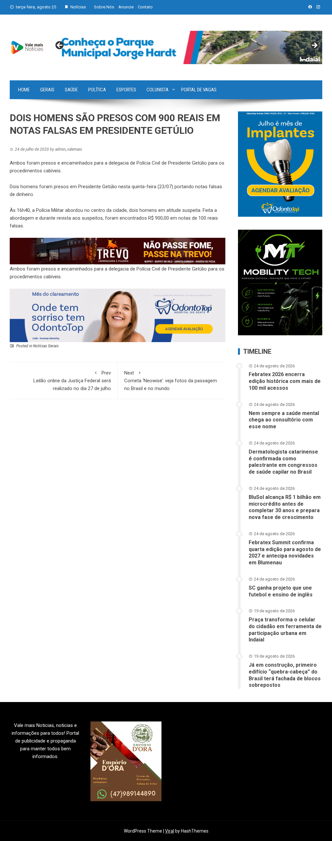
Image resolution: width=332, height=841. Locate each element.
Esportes (126, 90)
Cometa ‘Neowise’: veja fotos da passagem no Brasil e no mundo (170, 380)
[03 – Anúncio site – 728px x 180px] (117, 315)
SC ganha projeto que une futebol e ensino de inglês (281, 591)
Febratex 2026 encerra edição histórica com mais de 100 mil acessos (285, 381)
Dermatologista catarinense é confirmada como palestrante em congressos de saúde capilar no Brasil (283, 462)
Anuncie (126, 7)
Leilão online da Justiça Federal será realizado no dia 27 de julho (72, 380)
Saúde (71, 90)
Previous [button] (60, 46)
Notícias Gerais (46, 346)
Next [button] (314, 46)
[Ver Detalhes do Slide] (187, 47)
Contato (145, 7)
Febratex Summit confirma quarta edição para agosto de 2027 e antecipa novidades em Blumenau (285, 552)
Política (97, 90)
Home (24, 90)
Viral (169, 831)
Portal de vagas (199, 90)
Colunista (158, 90)
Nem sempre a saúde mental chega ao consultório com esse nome (284, 420)
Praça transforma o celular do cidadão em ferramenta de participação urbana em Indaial (285, 629)
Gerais (47, 90)
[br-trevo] (117, 251)
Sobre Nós (104, 7)
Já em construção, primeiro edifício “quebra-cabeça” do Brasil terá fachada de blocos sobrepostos (285, 675)
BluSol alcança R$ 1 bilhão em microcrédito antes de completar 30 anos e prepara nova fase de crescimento (285, 507)
